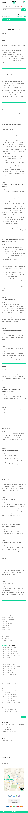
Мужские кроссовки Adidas (9, 647)
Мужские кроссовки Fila (8, 657)
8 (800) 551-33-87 (8, 14)
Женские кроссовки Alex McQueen (11, 690)
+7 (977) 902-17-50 (19, 14)
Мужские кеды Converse (8, 672)
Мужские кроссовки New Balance (10, 651)
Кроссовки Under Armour (8, 631)
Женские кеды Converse (8, 708)
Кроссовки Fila (5, 621)
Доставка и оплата (7, 740)
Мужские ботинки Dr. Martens (9, 674)
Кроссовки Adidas (6, 612)
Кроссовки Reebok (7, 625)
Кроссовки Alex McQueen (8, 619)
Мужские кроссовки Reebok (9, 661)
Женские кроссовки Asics (8, 698)
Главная (3, 25)
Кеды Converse (6, 636)
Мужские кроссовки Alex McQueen (11, 655)
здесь (7, 64)
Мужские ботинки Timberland (9, 676)
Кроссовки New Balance (8, 616)
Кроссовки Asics (6, 627)
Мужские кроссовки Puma (9, 664)
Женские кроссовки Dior (8, 704)
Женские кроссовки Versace (9, 694)
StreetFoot (14, 2)
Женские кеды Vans (7, 706)
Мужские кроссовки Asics (8, 663)
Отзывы (4, 762)
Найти (23, 9)
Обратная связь (6, 744)
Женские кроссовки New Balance (10, 687)
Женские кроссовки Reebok (9, 696)
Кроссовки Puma (6, 629)
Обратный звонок (21, 16)
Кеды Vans (4, 635)
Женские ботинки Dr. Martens (9, 709)
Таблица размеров (7, 753)
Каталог (4, 2)
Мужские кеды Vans (7, 670)
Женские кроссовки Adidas (9, 683)
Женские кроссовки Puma (9, 700)
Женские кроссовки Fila (8, 692)
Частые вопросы (6, 751)
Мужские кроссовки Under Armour (11, 666)
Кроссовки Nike (6, 614)
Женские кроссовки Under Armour (11, 702)
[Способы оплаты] (14, 807)
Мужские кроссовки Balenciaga (10, 653)
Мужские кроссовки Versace (9, 659)
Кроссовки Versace (7, 623)
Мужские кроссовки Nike (8, 649)
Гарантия (4, 742)
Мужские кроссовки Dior (8, 668)
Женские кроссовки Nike (8, 685)
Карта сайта (5, 763)
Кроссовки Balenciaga (7, 617)
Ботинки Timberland (7, 640)
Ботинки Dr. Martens (7, 638)
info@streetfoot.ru (6, 16)
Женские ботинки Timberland (9, 711)
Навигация (7, 19)
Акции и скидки (6, 760)
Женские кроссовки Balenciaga (10, 689)
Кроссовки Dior (6, 633)
